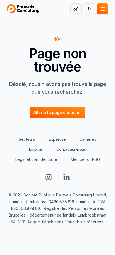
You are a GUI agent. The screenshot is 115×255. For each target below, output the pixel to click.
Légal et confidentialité (36, 159)
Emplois (36, 149)
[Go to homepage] (23, 8)
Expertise (57, 139)
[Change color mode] (76, 8)
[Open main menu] (102, 8)
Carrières (87, 139)
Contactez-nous (71, 149)
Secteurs (27, 139)
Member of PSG (85, 159)
